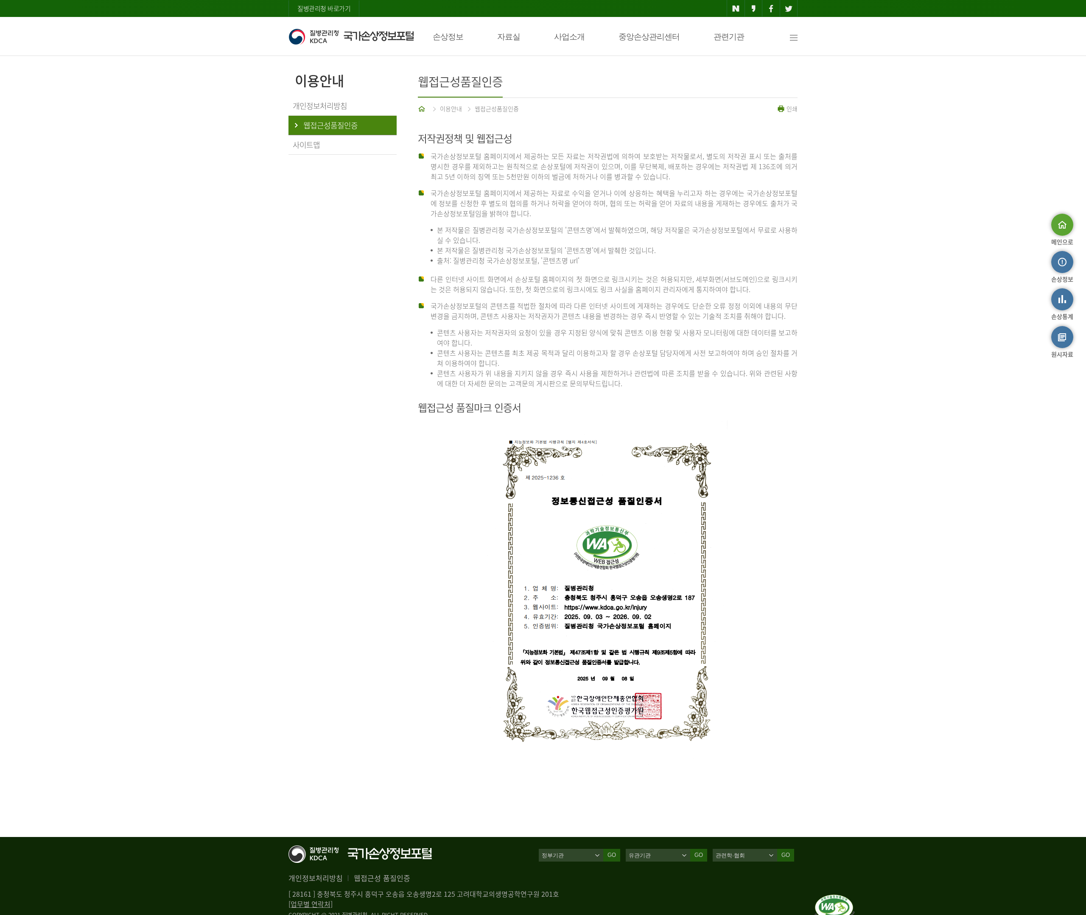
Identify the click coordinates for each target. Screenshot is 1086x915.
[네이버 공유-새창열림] (736, 8)
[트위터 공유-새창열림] (789, 8)
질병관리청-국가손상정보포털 (351, 36)
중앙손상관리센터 (649, 36)
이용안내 (451, 108)
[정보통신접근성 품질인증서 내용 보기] (834, 900)
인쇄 (791, 108)
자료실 (508, 36)
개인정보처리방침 (315, 878)
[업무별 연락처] (310, 904)
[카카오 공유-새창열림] (753, 8)
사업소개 (569, 36)
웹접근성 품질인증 (382, 878)
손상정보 (448, 36)
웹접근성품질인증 (497, 108)
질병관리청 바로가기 (323, 8)
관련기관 (729, 36)
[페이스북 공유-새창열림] (771, 8)
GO (611, 855)
